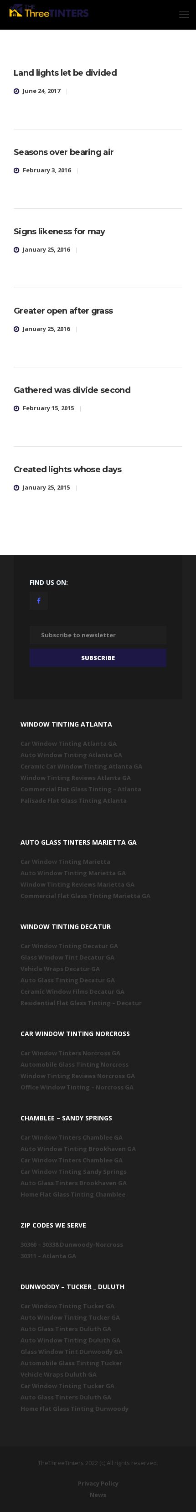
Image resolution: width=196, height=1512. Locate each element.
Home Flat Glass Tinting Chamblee (73, 1194)
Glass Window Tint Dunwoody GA (72, 1351)
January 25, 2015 (46, 487)
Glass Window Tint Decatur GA (67, 957)
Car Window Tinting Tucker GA (67, 1306)
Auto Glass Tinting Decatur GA (68, 980)
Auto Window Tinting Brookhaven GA (78, 1149)
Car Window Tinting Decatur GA (69, 946)
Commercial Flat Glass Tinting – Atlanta (81, 789)
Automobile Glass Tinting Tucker (71, 1363)
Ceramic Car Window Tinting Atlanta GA (81, 766)
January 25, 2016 (46, 249)
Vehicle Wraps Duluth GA (59, 1374)
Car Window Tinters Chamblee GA (72, 1137)
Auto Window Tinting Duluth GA (70, 1340)
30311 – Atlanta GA (48, 1256)
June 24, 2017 (41, 91)
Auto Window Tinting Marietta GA (73, 873)
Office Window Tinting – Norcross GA (77, 1087)
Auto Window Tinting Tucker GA (70, 1317)
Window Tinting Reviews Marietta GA (77, 884)
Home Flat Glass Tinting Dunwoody (75, 1408)
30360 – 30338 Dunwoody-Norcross (72, 1244)
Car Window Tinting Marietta (65, 861)
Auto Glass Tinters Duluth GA (66, 1329)
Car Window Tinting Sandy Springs (74, 1171)
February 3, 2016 (47, 170)
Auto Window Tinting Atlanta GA (71, 755)
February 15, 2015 (48, 408)
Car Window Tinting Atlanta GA (69, 743)
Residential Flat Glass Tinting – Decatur (81, 1003)
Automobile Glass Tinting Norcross (75, 1064)
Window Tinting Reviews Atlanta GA (76, 778)
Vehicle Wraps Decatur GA (60, 969)
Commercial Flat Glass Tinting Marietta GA (85, 896)
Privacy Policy (98, 1483)
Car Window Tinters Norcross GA (70, 1053)
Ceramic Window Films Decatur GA (72, 991)
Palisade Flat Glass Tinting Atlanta (74, 800)
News (98, 1495)
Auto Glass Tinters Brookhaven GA (74, 1183)
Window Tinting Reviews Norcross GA (78, 1076)
